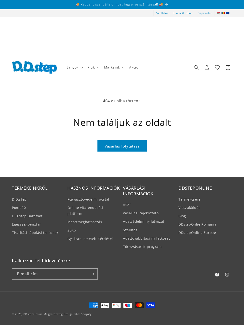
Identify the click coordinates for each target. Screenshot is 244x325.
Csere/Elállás (183, 13)
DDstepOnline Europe (197, 232)
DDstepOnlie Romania (197, 224)
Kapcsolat (205, 13)
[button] (74, 67)
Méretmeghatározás (84, 222)
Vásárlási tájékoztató (141, 213)
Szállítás (162, 13)
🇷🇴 (223, 13)
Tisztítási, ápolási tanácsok (35, 232)
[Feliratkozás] (92, 274)
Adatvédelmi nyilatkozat (143, 221)
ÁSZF (127, 204)
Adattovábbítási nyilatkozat (146, 238)
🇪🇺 (228, 13)
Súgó (71, 230)
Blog (182, 216)
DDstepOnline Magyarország (43, 314)
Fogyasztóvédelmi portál (88, 199)
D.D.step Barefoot (27, 216)
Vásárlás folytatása (122, 146)
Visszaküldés (189, 207)
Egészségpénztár (26, 224)
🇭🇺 (219, 13)
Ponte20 (19, 207)
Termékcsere (189, 199)
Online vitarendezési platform (85, 210)
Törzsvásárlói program (142, 246)
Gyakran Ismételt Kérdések (90, 238)
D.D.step (19, 199)
